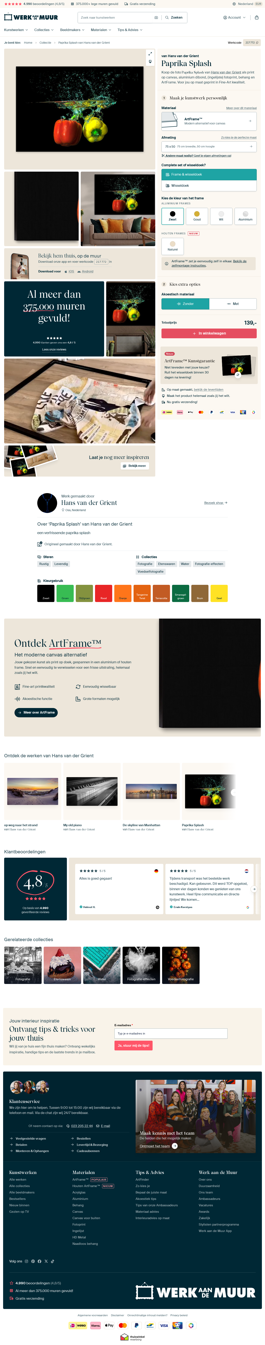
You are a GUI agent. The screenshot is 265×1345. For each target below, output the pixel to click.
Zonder (188, 304)
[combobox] (115, 17)
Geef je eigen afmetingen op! (198, 156)
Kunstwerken (14, 30)
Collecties (41, 30)
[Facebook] (39, 1261)
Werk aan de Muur (218, 1172)
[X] (46, 1261)
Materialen (99, 30)
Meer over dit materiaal (241, 108)
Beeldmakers (70, 30)
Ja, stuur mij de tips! (133, 1045)
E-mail (105, 1126)
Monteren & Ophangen (32, 1151)
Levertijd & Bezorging (92, 1145)
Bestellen (84, 1139)
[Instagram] (26, 1261)
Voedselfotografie (151, 572)
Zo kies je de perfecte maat (239, 137)
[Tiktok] (52, 1261)
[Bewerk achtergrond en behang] (150, 61)
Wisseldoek (180, 185)
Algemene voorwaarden (93, 1315)
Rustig (44, 564)
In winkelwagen (212, 333)
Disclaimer (117, 1315)
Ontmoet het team (155, 1146)
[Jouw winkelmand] (257, 17)
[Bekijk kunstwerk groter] (150, 53)
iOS (71, 271)
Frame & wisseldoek (186, 174)
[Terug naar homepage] (31, 16)
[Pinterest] (33, 1261)
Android (87, 271)
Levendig (61, 564)
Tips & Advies (128, 30)
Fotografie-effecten (209, 564)
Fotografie (145, 564)
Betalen (21, 1145)
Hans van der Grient (183, 56)
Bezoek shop (214, 503)
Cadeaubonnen (88, 1151)
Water (185, 564)
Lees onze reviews (54, 349)
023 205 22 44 (82, 1126)
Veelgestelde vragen (31, 1139)
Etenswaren (166, 564)
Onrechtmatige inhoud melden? (147, 1315)
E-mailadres (123, 1025)
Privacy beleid (179, 1315)
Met (236, 304)
